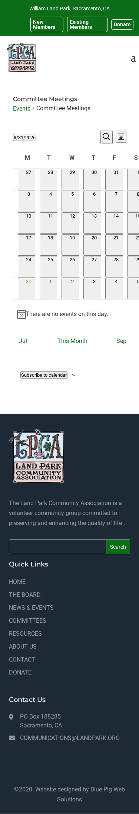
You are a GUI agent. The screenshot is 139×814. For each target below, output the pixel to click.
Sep (121, 340)
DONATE (20, 672)
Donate (122, 24)
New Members (44, 24)
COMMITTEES (27, 620)
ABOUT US (23, 646)
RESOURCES (25, 633)
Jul (23, 340)
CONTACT (22, 659)
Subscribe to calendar (44, 375)
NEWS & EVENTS (31, 607)
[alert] (69, 314)
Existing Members (81, 24)
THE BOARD (25, 594)
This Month (72, 340)
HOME (17, 581)
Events (21, 108)
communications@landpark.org (70, 737)
